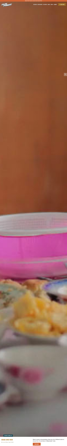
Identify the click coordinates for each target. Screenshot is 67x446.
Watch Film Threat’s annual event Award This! (33, 0)
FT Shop (61, 4)
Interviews (40, 4)
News (49, 4)
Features (45, 4)
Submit (55, 4)
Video (52, 4)
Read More (37, 444)
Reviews (35, 4)
